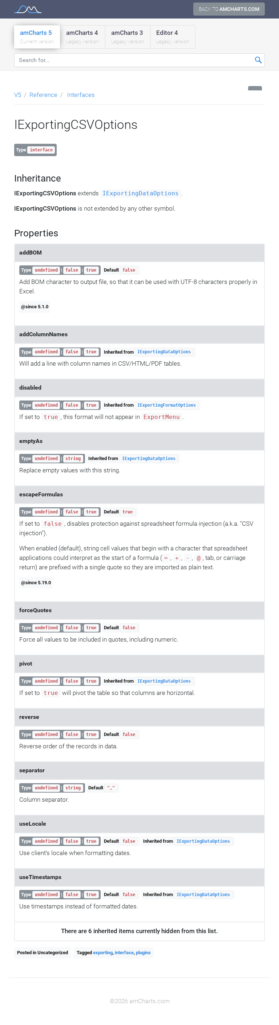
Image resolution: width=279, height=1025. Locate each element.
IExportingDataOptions (140, 193)
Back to (229, 9)
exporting (103, 952)
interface (124, 952)
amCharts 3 (127, 36)
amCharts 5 (37, 36)
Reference (43, 94)
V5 (17, 94)
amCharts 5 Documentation (27, 9)
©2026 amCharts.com (140, 1001)
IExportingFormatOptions (166, 405)
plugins (143, 952)
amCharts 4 (82, 36)
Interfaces (81, 94)
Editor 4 (172, 36)
